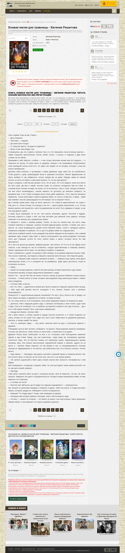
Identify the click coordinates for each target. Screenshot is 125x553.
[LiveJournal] (34, 426)
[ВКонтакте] (12, 426)
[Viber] (26, 426)
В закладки (80, 5)
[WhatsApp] (29, 426)
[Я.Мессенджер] (10, 426)
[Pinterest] (23, 426)
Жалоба (81, 425)
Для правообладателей (28, 549)
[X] (21, 426)
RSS (97, 5)
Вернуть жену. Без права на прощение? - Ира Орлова (104, 62)
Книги (48, 39)
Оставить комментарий (17, 499)
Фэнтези (55, 39)
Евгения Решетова (53, 36)
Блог (30, 11)
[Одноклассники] (15, 426)
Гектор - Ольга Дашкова (100, 79)
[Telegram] (18, 426)
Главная (10, 549)
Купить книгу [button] (38, 50)
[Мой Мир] (32, 426)
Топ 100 (47, 11)
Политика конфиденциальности (46, 549)
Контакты (90, 5)
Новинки (38, 11)
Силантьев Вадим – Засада (101, 46)
